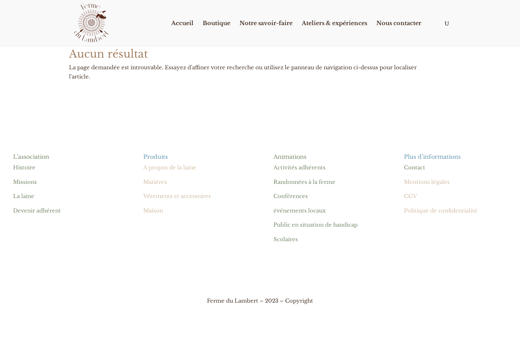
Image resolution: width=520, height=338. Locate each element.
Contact (414, 167)
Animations (289, 156)
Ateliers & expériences (334, 24)
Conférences (290, 196)
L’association (31, 156)
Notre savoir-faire (266, 24)
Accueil (182, 24)
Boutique (216, 24)
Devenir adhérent (37, 210)
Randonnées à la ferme (304, 182)
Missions (25, 182)
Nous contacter (398, 24)
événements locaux (299, 210)
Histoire (24, 167)
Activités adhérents (299, 167)
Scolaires (285, 239)
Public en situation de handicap (315, 224)
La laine (23, 196)
